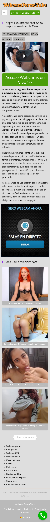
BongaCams (12, 470)
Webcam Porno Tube (25, 504)
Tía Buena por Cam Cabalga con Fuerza (25, 303)
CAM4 (9, 463)
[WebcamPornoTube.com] (25, 2)
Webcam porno (13, 446)
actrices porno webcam (16, 33)
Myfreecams (12, 467)
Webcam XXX (12, 453)
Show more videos (25, 437)
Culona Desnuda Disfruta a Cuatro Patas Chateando (25, 344)
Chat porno (11, 449)
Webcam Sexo (13, 456)
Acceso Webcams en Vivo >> (25, 79)
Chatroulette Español (16, 484)
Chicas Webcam (13, 460)
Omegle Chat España (16, 477)
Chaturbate (11, 480)
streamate (19, 39)
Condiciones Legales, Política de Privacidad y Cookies (25, 511)
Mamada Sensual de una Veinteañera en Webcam (25, 385)
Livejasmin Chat (13, 474)
